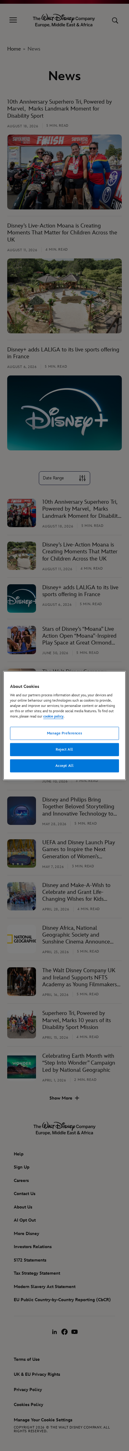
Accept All (64, 766)
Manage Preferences (64, 733)
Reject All (64, 750)
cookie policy (53, 716)
